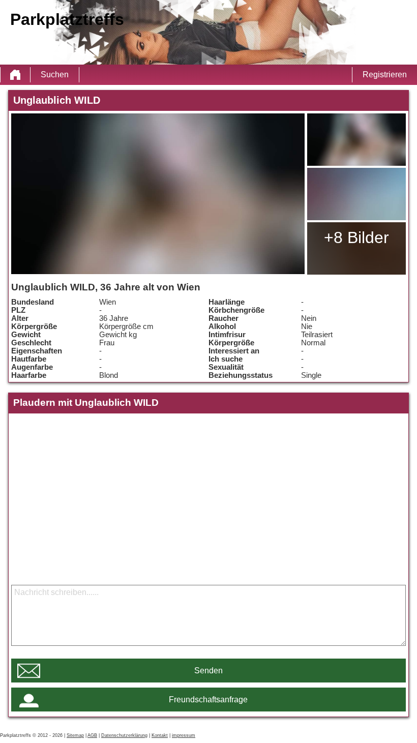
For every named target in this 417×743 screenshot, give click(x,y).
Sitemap (75, 735)
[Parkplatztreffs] (15, 74)
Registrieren (385, 74)
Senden (208, 670)
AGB (92, 735)
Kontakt (160, 735)
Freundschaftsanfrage (208, 699)
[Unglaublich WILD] (157, 193)
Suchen (55, 74)
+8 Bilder (356, 237)
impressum (183, 735)
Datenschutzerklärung (124, 735)
